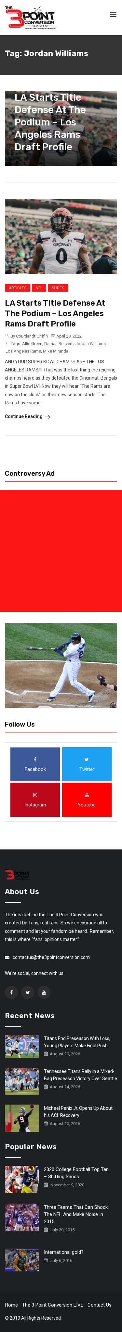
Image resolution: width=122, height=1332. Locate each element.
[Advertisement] (61, 551)
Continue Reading (24, 416)
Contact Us (100, 1305)
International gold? (64, 1252)
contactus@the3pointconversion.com (51, 957)
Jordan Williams (90, 343)
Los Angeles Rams (23, 351)
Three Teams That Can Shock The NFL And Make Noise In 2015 (76, 1214)
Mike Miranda (55, 351)
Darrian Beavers (59, 343)
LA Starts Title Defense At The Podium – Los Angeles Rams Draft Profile (50, 122)
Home (11, 1305)
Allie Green (32, 343)
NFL (39, 288)
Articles (17, 288)
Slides (58, 288)
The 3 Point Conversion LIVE (52, 1305)
